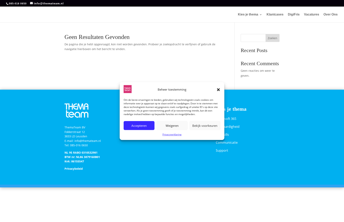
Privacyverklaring (172, 134)
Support (222, 150)
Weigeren (172, 126)
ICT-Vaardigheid (227, 126)
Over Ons (330, 14)
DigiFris (294, 14)
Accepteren (139, 126)
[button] (218, 90)
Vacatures (311, 14)
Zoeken (272, 38)
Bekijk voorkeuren (204, 126)
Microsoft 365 (226, 118)
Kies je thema (248, 14)
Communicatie (227, 142)
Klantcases (275, 14)
